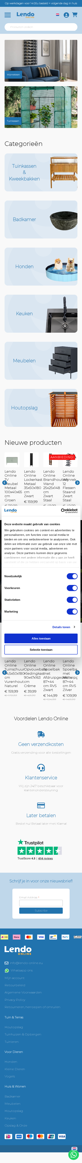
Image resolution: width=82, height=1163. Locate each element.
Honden (11, 1062)
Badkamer (12, 1096)
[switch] (72, 588)
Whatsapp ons (22, 970)
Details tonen (61, 626)
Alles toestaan (41, 638)
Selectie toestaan (41, 649)
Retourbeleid (15, 985)
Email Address (29, 897)
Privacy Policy (15, 1000)
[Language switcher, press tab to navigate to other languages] (58, 15)
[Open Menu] (8, 15)
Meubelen (12, 1103)
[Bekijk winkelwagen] (74, 15)
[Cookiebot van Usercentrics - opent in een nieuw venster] (61, 510)
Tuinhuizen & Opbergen (23, 1034)
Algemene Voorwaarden (23, 992)
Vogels (10, 1076)
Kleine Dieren (15, 1069)
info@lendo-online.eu (26, 963)
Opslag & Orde (16, 1125)
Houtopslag (14, 1027)
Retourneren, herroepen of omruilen (32, 1007)
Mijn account (15, 978)
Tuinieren (12, 1042)
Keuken (10, 1118)
